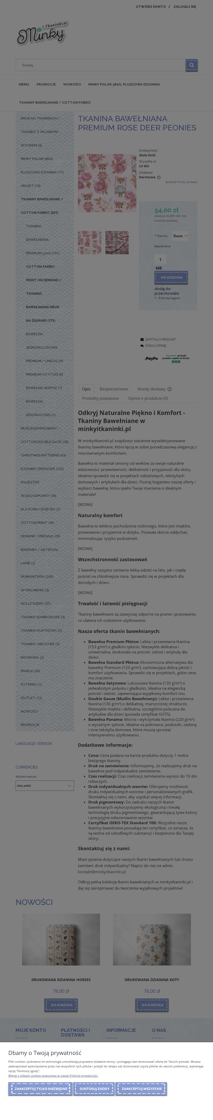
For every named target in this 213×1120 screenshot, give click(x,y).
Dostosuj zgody (94, 1088)
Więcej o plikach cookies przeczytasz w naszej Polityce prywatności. (53, 1075)
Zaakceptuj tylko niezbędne (41, 1088)
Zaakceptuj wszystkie (142, 1088)
